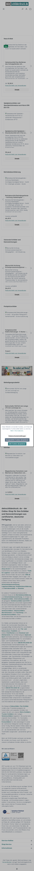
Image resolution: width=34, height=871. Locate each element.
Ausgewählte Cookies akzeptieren (17, 440)
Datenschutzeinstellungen (17, 436)
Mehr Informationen (16, 431)
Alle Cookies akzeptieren (17, 444)
